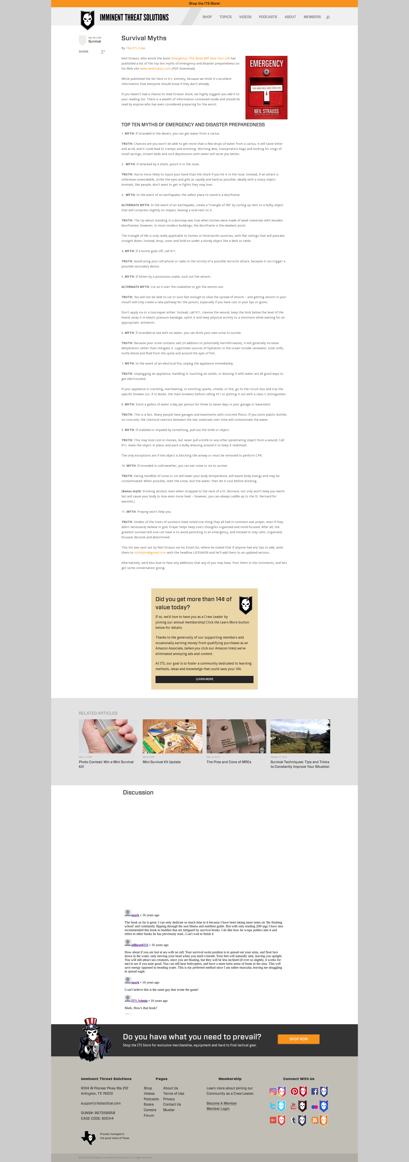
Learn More (204, 679)
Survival (94, 41)
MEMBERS (312, 17)
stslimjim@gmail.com (150, 552)
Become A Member (222, 1103)
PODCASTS (268, 17)
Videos (149, 1093)
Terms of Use (173, 1093)
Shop (148, 1088)
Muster (169, 1110)
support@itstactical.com (101, 1103)
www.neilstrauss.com (155, 68)
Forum (149, 1115)
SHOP (207, 17)
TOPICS (225, 17)
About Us (170, 1088)
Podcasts (151, 1099)
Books (149, 1104)
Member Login (218, 1108)
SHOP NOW (299, 1039)
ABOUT (290, 17)
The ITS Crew (135, 48)
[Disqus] (204, 850)
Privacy (169, 1099)
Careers (150, 1110)
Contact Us (172, 1104)
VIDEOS (245, 17)
